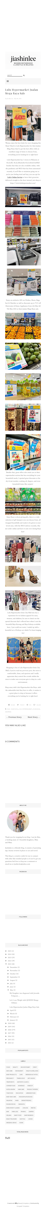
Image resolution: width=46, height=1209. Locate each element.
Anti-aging (31, 1078)
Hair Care (21, 1089)
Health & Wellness (32, 1071)
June (11, 987)
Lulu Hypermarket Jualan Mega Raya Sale (24, 1007)
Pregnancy (10, 1078)
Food (8, 1067)
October (13, 974)
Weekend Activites (32, 1074)
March (12, 1013)
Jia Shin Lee (10, 98)
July (11, 983)
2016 (9, 1036)
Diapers (31, 1111)
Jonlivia (25, 1108)
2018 (9, 1030)
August (12, 980)
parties (33, 1108)
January (12, 1020)
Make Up (30, 1085)
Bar (7, 1111)
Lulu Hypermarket (25, 709)
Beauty (15, 1067)
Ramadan (36, 709)
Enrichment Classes (13, 1108)
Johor (30, 1119)
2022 (9, 961)
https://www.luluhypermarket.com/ (23, 183)
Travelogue (21, 1078)
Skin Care (9, 1071)
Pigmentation (10, 1104)
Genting (22, 1119)
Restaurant (19, 1071)
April (12, 1010)
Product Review (32, 1089)
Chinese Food (10, 1085)
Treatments (10, 1082)
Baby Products (11, 1074)
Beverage (21, 1085)
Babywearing (28, 1115)
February (13, 1017)
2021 (9, 964)
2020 (9, 1023)
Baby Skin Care (11, 1096)
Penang (23, 1111)
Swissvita (21, 1104)
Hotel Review (10, 1089)
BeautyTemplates (23, 1203)
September (14, 977)
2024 (9, 954)
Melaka (8, 1115)
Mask (17, 1100)
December (13, 967)
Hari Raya (14, 709)
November (14, 970)
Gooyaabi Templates (23, 1206)
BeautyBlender (11, 1119)
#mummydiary (25, 1067)
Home (21, 1122)
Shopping (8, 712)
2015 (9, 1039)
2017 (9, 1033)
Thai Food (9, 1093)
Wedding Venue (11, 1122)
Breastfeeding (26, 1100)
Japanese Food (30, 1093)
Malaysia (9, 1100)
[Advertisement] (23, 29)
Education (19, 1093)
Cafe (21, 1074)
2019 (9, 1026)
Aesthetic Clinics (23, 1082)
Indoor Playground (25, 1096)
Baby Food (17, 1115)
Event (35, 1067)
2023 (9, 957)
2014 (9, 1043)
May (11, 990)
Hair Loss (15, 1111)
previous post (27, 670)
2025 (9, 951)
